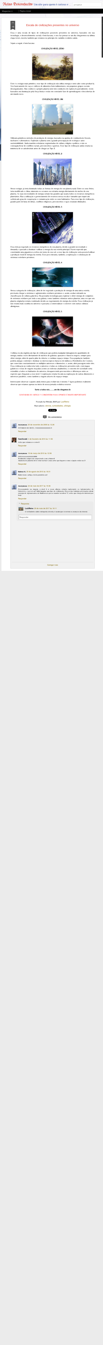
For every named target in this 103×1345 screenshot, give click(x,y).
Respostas (25, 503)
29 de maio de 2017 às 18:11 (45, 508)
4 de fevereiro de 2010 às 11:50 (40, 439)
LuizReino (65, 401)
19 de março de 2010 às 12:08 (40, 453)
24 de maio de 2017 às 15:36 (39, 486)
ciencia (48, 405)
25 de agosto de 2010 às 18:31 (38, 471)
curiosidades (57, 405)
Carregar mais (52, 565)
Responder (22, 431)
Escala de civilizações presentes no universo (52, 25)
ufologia (67, 405)
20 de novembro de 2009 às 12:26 (41, 424)
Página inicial (25, 11)
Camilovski (22, 439)
